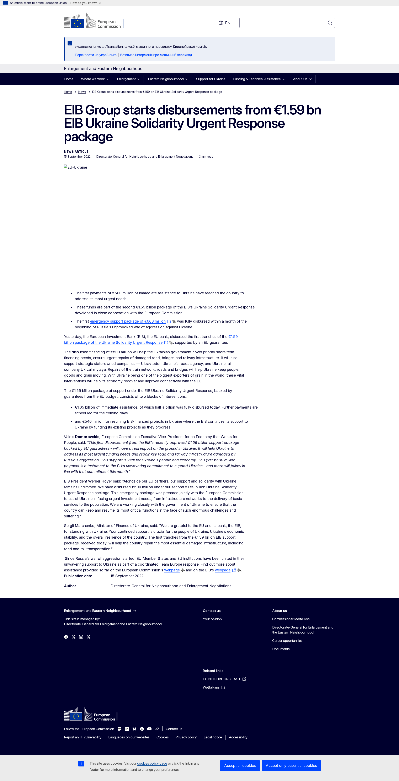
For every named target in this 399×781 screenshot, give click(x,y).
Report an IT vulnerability (82, 737)
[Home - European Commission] (97, 20)
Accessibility (238, 737)
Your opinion (212, 619)
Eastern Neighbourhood (166, 79)
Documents (281, 649)
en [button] (227, 23)
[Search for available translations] (174, 321)
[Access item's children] (109, 79)
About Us (300, 79)
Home (68, 79)
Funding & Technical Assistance (257, 79)
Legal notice (213, 737)
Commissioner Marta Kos (291, 619)
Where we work (93, 79)
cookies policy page (152, 763)
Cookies (162, 737)
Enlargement (126, 79)
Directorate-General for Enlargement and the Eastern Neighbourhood (302, 629)
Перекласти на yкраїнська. (96, 55)
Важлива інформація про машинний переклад (156, 55)
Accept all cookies (240, 765)
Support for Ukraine (210, 79)
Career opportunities (287, 641)
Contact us (174, 729)
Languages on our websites (129, 737)
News (82, 91)
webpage (172, 570)
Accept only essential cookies (291, 765)
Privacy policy (186, 737)
